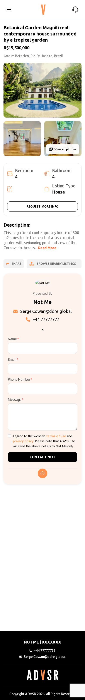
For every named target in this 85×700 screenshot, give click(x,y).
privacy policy (23, 441)
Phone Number (20, 379)
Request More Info (42, 206)
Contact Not (42, 457)
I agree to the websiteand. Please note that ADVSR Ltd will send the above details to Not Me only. (44, 441)
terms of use (56, 436)
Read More (47, 248)
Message (16, 400)
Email (13, 359)
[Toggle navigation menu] (8, 9)
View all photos (65, 149)
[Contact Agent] (75, 9)
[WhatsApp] (42, 473)
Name (13, 339)
